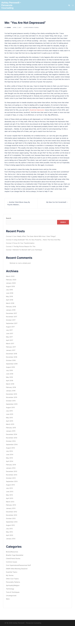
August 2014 (10, 448)
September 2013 (11, 481)
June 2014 (9, 454)
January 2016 (10, 391)
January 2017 (10, 350)
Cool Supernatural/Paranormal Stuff (18, 565)
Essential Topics (11, 572)
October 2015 (11, 401)
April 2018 (9, 300)
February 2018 (11, 306)
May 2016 (9, 377)
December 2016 (11, 354)
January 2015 (10, 431)
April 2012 (9, 535)
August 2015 (10, 407)
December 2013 (11, 471)
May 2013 (9, 495)
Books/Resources (12, 552)
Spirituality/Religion (12, 585)
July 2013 (9, 488)
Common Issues (11, 562)
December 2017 (11, 313)
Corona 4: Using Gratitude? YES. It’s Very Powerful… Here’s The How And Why (33, 240)
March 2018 (10, 303)
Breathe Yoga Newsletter (14, 555)
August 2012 (10, 525)
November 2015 (11, 397)
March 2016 (10, 384)
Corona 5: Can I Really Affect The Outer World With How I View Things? (31, 236)
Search (8, 218)
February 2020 (11, 280)
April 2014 (9, 461)
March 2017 (10, 343)
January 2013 (10, 508)
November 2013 (11, 475)
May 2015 (9, 417)
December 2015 (11, 394)
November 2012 (11, 515)
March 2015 (10, 424)
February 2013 (11, 505)
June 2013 (9, 491)
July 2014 (9, 451)
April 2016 (9, 380)
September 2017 (11, 323)
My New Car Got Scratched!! (56, 202)
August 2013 (10, 485)
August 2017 (10, 327)
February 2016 (11, 387)
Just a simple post (24, 263)
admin (9, 27)
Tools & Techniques (12, 592)
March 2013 (10, 502)
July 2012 (9, 528)
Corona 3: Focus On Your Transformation (20, 243)
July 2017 (9, 330)
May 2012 (9, 532)
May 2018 (9, 296)
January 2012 (10, 539)
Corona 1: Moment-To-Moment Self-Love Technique (24, 250)
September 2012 (11, 522)
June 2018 (9, 293)
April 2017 (9, 340)
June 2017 (9, 333)
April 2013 (9, 498)
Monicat (12, 263)
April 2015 (9, 421)
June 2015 (9, 414)
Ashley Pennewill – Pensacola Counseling (11, 5)
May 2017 (9, 337)
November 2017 (11, 317)
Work (8, 599)
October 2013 (11, 478)
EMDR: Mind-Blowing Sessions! (16, 569)
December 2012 (11, 512)
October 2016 (11, 360)
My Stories (9, 575)
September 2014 (11, 444)
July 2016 (9, 370)
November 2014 (11, 438)
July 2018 (9, 290)
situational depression (37, 110)
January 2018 (10, 310)
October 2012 (11, 518)
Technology (10, 589)
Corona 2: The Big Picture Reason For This (20, 246)
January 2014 (10, 468)
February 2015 (11, 428)
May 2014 (9, 458)
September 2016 (11, 364)
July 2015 (9, 411)
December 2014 (11, 434)
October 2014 (11, 441)
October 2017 (10, 320)
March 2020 (10, 276)
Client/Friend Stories (31, 27)
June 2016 (9, 374)
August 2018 (10, 286)
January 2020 (11, 283)
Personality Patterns (13, 582)
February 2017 (11, 347)
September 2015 (11, 404)
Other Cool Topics (12, 579)
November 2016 (11, 357)
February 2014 (11, 465)
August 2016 (10, 367)
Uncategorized (11, 595)
